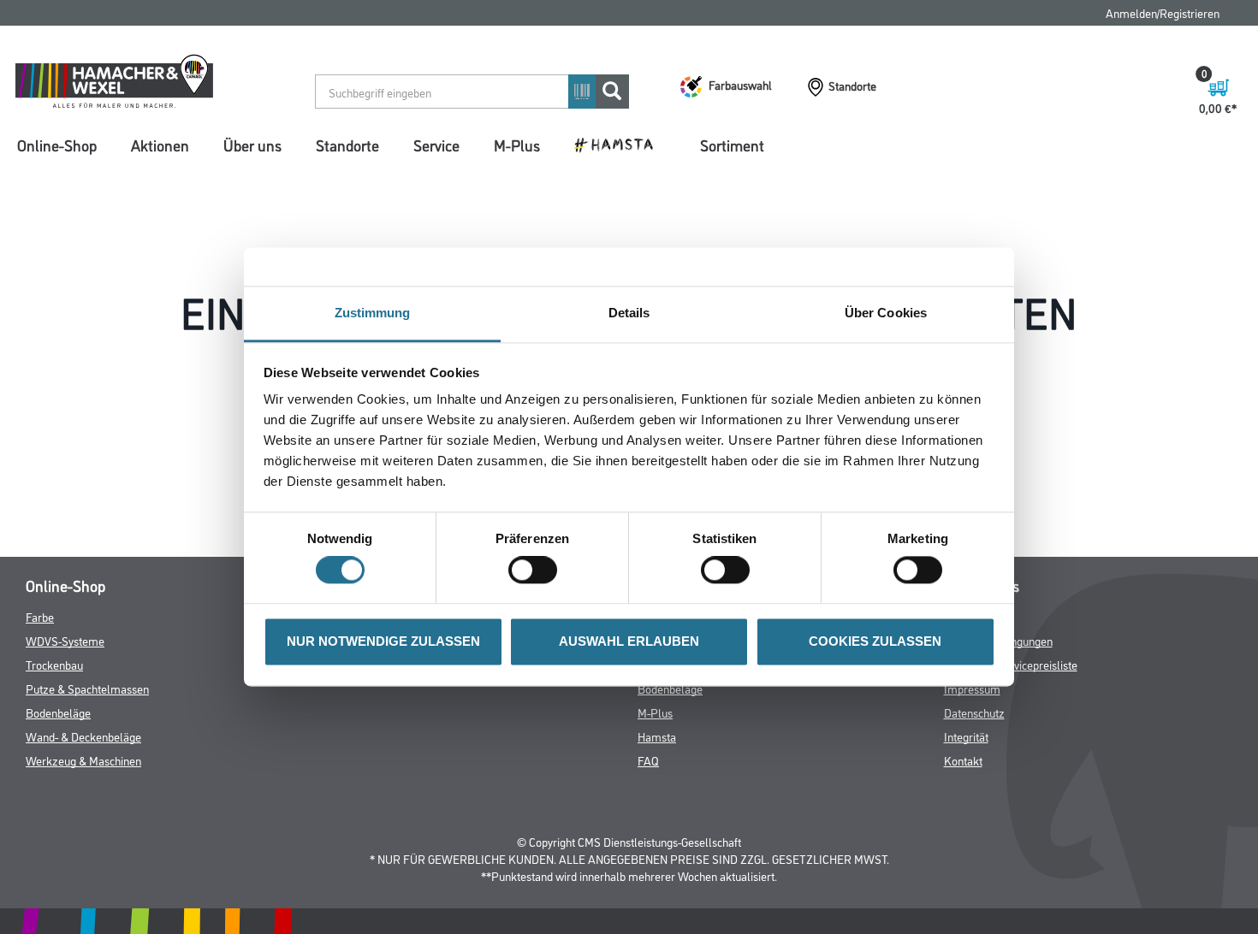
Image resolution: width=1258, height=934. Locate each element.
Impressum (972, 688)
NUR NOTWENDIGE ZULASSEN (383, 641)
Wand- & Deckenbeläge (83, 736)
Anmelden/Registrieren (1162, 12)
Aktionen (160, 144)
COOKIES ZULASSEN (875, 641)
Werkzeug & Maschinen (83, 760)
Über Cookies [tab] (886, 312)
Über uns (252, 144)
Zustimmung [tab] (373, 312)
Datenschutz (974, 712)
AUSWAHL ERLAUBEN (629, 641)
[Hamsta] (620, 143)
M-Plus (517, 144)
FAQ (648, 760)
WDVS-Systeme (65, 640)
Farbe (40, 616)
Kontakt (963, 760)
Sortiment (732, 144)
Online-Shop (57, 144)
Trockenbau (54, 664)
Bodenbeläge (58, 712)
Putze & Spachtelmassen (87, 688)
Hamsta (657, 736)
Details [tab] (629, 312)
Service (436, 144)
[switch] (537, 570)
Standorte (347, 144)
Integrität (966, 736)
